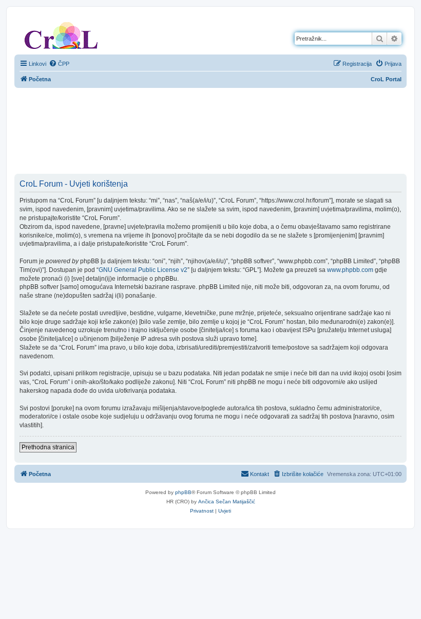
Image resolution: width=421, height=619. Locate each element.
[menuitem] (59, 64)
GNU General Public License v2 (143, 270)
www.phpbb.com (350, 270)
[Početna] (61, 33)
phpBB (183, 492)
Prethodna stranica (48, 447)
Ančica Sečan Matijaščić (226, 501)
